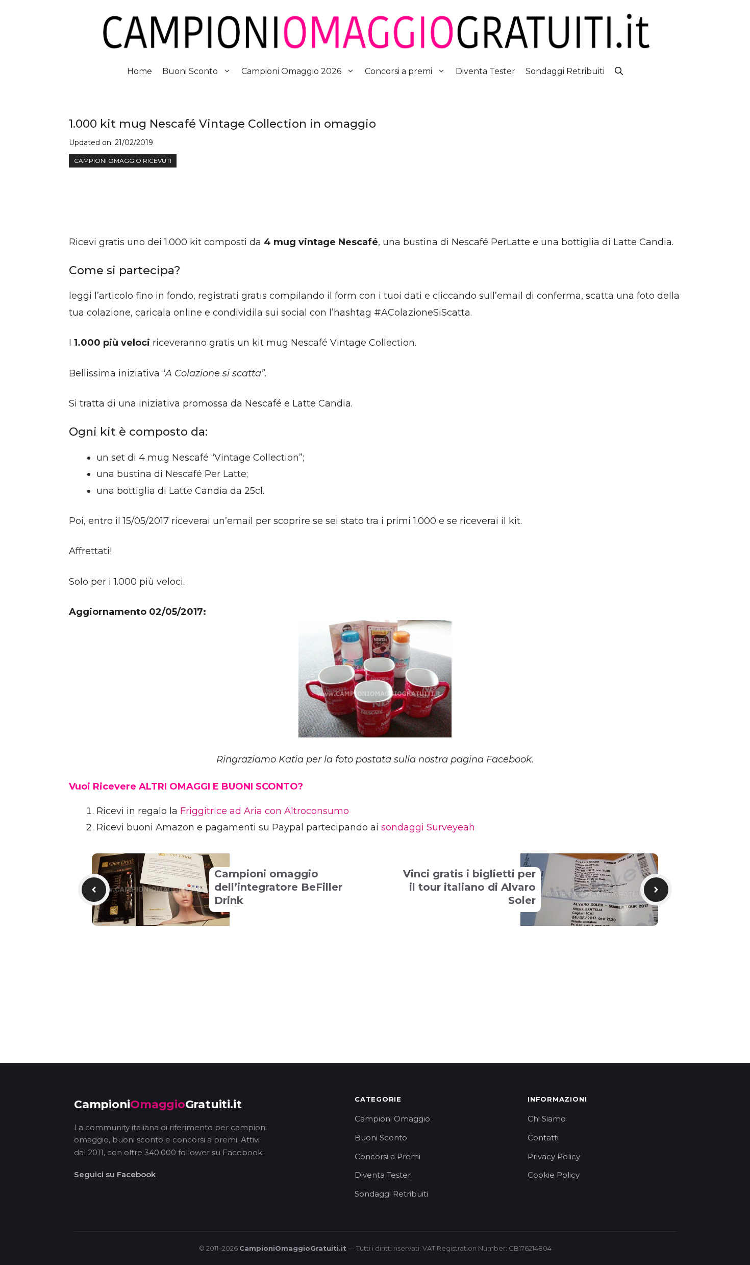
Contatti (543, 1137)
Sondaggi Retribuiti (565, 71)
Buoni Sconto (190, 71)
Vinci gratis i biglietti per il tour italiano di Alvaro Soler (469, 887)
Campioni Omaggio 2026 (291, 71)
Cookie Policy (554, 1175)
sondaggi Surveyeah (428, 827)
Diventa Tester (485, 71)
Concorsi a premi (398, 71)
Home (139, 71)
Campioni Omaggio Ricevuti (122, 160)
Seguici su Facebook (115, 1174)
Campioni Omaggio (392, 1119)
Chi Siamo (547, 1119)
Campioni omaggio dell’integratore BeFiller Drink (278, 887)
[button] (619, 71)
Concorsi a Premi (387, 1156)
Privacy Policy (554, 1156)
